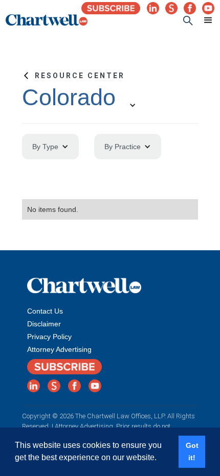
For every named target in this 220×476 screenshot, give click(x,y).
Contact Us (45, 311)
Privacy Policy (49, 336)
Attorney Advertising (59, 349)
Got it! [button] (192, 451)
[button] (203, 20)
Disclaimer (44, 324)
